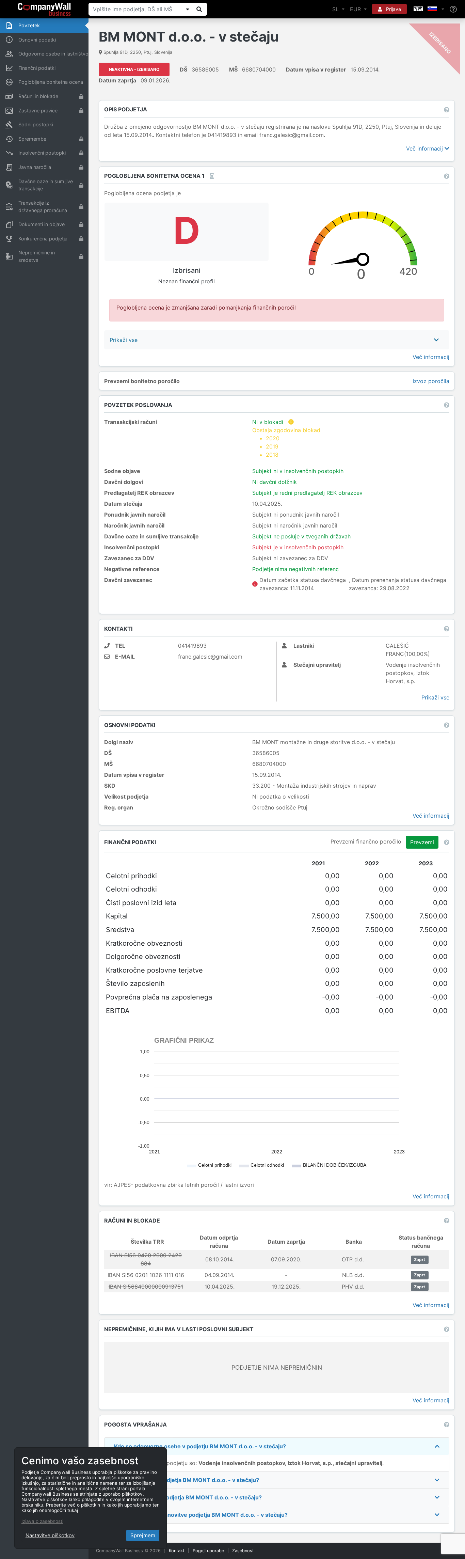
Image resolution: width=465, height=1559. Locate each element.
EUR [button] (356, 9)
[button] (428, 9)
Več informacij (425, 148)
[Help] (453, 9)
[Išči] (199, 9)
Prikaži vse (435, 697)
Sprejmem (142, 1535)
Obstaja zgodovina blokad (286, 442)
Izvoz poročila (431, 381)
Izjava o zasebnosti (42, 1521)
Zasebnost (243, 1550)
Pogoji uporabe (208, 1550)
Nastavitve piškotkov (50, 1535)
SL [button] (336, 9)
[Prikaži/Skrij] (187, 9)
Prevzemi (422, 842)
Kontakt (177, 1550)
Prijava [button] (393, 9)
